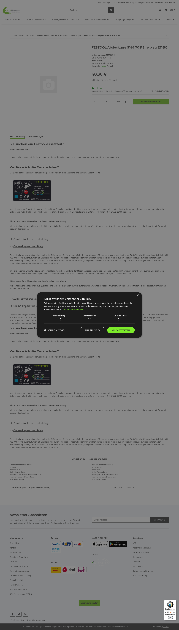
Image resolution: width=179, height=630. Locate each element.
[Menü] (174, 601)
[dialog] (89, 315)
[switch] (170, 617)
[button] (54, 330)
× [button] (138, 295)
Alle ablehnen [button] (92, 330)
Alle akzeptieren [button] (121, 330)
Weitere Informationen (73, 309)
